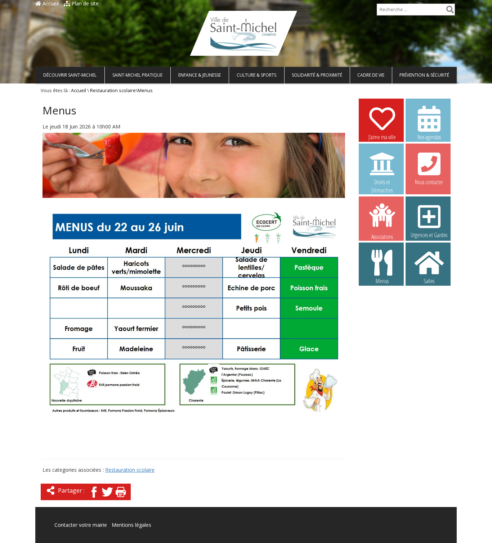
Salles (429, 281)
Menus (382, 281)
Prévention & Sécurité (424, 75)
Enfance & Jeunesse (199, 75)
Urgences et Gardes (429, 235)
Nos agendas (429, 137)
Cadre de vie (370, 75)
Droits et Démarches (382, 182)
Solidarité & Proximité (317, 75)
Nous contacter (429, 182)
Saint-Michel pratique (137, 75)
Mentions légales (131, 524)
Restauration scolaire (113, 90)
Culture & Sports (256, 75)
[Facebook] (94, 498)
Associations (382, 236)
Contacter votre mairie (80, 524)
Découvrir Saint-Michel (70, 75)
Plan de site (84, 3)
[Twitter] (107, 498)
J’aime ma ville (382, 137)
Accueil (50, 3)
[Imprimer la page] (120, 498)
